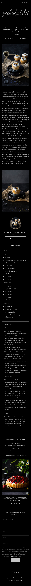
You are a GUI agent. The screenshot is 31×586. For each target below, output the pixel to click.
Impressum (9, 578)
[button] (3, 482)
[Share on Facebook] (20, 439)
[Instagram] (22, 2)
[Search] (29, 2)
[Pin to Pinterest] (22, 439)
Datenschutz (14, 556)
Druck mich (23, 38)
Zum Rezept (10, 38)
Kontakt (23, 578)
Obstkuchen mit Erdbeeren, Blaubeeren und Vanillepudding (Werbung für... (15, 499)
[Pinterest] (24, 2)
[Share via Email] (24, 439)
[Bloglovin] (27, 2)
